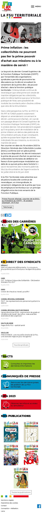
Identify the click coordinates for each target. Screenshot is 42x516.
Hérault (4, 265)
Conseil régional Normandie (12, 299)
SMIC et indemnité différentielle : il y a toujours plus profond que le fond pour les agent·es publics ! (21, 269)
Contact (4, 506)
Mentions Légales (7, 500)
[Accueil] (7, 6)
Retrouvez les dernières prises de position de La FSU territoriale (25, 384)
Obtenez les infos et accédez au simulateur (24, 404)
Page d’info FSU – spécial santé (13, 325)
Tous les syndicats (21, 345)
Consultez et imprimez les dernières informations (23, 365)
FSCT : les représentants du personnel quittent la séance (20, 302)
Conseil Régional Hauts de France (15, 310)
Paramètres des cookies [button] (9, 503)
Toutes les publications (21, 492)
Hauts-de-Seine (7, 323)
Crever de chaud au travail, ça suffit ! (15, 292)
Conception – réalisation (9, 508)
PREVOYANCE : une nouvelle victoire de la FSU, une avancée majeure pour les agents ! (19, 336)
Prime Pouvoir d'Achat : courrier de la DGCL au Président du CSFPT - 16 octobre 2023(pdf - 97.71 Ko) (21, 201)
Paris (3, 289)
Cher (3, 278)
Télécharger (7, 207)
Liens (3, 511)
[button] (2, 215)
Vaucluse (5, 332)
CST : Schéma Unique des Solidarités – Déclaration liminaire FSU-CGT (20, 281)
